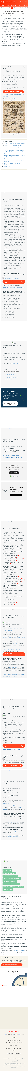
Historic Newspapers (10, 1042)
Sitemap (8, 1048)
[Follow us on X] (12, 1035)
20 (9, 8)
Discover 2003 (7, 870)
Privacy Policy (10, 1053)
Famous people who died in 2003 (11, 455)
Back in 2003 (7, 166)
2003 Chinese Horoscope (9, 881)
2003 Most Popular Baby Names (11, 878)
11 (13, 374)
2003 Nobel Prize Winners (10, 875)
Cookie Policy (17, 1053)
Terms (13, 1050)
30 (9, 379)
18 (4, 8)
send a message (14, 472)
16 (9, 376)
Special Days (20, 1042)
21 (5, 377)
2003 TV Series (15, 884)
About (13, 1048)
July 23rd (16, 645)
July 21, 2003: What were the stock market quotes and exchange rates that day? (14, 147)
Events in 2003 (6, 271)
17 (1, 8)
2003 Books (20, 886)
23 (17, 8)
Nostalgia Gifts (16, 1040)
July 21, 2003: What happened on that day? (14, 143)
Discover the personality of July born (12, 649)
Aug (19, 5)
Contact (19, 1048)
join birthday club (16, 495)
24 (20, 8)
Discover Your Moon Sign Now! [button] (11, 745)
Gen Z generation (16, 831)
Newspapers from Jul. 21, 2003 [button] (11, 281)
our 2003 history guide (19, 950)
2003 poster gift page (10, 952)
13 (17, 374)
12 (15, 374)
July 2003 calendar (16, 363)
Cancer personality (7, 637)
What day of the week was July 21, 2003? (14, 150)
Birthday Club (13, 1045)
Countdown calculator (13, 822)
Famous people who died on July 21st (12, 457)
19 (6, 8)
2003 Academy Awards (9, 886)
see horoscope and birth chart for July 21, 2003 (10, 403)
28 (5, 379)
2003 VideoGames (7, 889)
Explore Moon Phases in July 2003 (11, 749)
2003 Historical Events (9, 873)
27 (17, 377)
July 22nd (14, 643)
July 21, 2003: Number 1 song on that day (14, 155)
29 (7, 379)
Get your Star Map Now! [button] (11, 765)
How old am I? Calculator (13, 806)
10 (11, 374)
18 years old (6, 803)
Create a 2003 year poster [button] (12, 91)
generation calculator (12, 836)
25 (22, 8)
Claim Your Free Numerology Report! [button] (10, 654)
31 (11, 379)
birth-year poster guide (17, 954)
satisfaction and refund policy (12, 98)
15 (7, 376)
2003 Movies (6, 884)
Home (9, 1040)
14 (5, 376)
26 (25, 8)
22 (14, 8)
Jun (8, 5)
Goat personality (13, 667)
